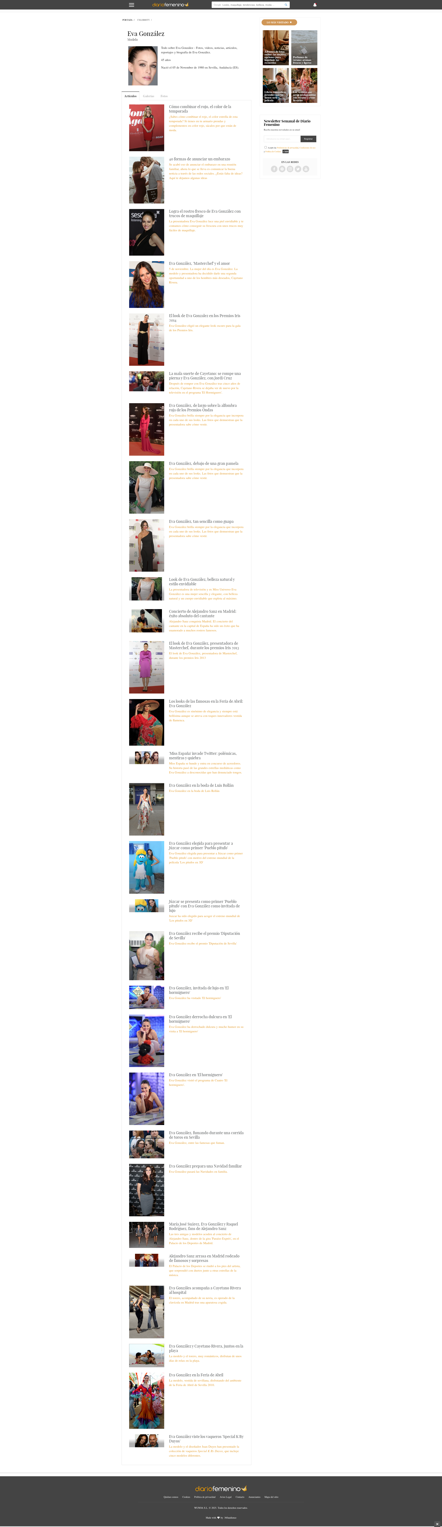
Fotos (164, 96)
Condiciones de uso (307, 147)
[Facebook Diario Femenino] (274, 169)
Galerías (148, 96)
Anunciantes (254, 1497)
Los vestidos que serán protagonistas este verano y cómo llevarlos (304, 96)
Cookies (186, 1497)
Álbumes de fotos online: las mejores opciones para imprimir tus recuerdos (275, 57)
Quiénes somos (171, 1497)
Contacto (240, 1497)
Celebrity (143, 19)
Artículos (130, 96)
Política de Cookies (273, 151)
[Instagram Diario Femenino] (290, 169)
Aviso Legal (226, 1497)
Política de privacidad (204, 1497)
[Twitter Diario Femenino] (298, 169)
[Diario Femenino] (170, 6)
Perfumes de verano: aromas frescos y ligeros (302, 60)
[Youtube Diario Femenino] (306, 169)
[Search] (286, 5)
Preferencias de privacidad (287, 147)
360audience (230, 1517)
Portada (127, 19)
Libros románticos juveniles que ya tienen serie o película (275, 96)
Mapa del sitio (271, 1497)
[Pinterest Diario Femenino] (282, 169)
